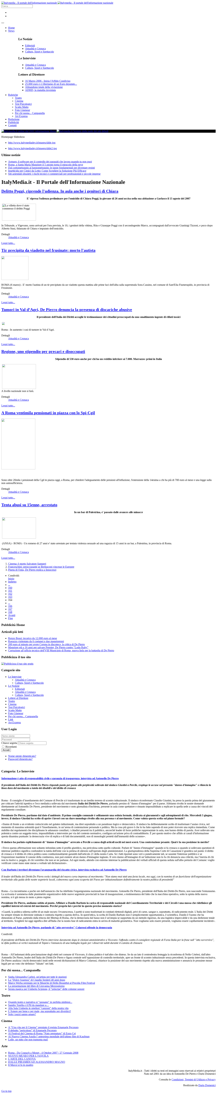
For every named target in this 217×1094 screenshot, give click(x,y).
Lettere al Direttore (18, 698)
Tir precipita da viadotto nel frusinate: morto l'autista (48, 250)
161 (10, 590)
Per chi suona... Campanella (23, 716)
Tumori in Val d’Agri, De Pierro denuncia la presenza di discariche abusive (66, 309)
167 (10, 609)
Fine (10, 618)
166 (10, 606)
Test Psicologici (16, 707)
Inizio (11, 578)
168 (10, 612)
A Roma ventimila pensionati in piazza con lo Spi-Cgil (48, 413)
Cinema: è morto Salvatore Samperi (27, 563)
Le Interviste (15, 676)
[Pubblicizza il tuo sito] (17, 663)
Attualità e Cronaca (35, 48)
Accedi (6, 750)
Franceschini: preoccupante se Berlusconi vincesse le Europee (41, 566)
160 (10, 587)
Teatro (11, 701)
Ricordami (11, 746)
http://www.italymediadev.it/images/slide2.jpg (32, 148)
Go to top (6, 1091)
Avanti (11, 615)
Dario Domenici (207, 1085)
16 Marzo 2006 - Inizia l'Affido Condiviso (47, 80)
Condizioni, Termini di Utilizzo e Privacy (194, 1079)
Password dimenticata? (20, 759)
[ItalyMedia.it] (57, 2)
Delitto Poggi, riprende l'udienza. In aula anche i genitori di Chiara (59, 191)
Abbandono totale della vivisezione (44, 87)
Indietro (12, 581)
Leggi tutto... (8, 243)
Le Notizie (13, 685)
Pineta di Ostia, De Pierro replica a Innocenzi (32, 569)
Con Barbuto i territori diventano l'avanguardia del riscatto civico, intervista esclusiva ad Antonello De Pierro (64, 869)
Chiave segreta (9, 743)
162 (10, 593)
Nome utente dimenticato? (22, 756)
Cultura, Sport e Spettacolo (39, 51)
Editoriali (30, 45)
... (9, 584)
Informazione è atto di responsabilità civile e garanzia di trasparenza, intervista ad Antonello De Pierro (60, 778)
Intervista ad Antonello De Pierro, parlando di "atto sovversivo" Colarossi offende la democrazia (56, 927)
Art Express (14, 722)
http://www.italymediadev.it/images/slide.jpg (31, 142)
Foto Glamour (15, 713)
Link (10, 719)
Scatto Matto (15, 710)
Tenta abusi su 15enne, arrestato (29, 505)
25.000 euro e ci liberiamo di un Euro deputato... (51, 84)
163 (10, 596)
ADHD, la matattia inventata (40, 90)
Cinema (12, 704)
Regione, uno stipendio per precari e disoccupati (43, 351)
